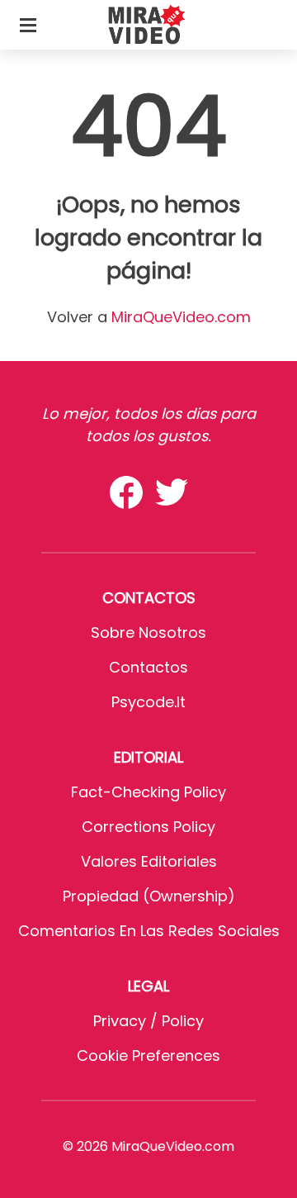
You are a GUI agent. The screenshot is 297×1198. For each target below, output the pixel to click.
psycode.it (148, 702)
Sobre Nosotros (148, 632)
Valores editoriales (149, 861)
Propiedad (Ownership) (149, 896)
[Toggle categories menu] (28, 25)
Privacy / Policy (148, 1020)
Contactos (148, 667)
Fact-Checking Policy (148, 792)
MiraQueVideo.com (181, 317)
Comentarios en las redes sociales (149, 930)
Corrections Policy (148, 826)
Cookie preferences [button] (148, 1055)
